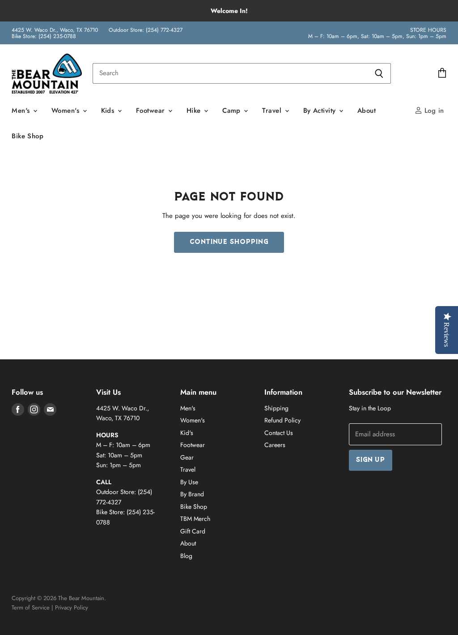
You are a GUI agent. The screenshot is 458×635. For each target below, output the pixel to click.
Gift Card (192, 531)
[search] (230, 73)
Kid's (186, 432)
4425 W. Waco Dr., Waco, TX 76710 (55, 30)
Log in (433, 110)
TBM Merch (195, 518)
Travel (273, 110)
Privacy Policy (71, 607)
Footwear (151, 110)
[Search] (379, 73)
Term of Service (31, 607)
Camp (232, 110)
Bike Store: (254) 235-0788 (44, 36)
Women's (66, 110)
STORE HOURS (428, 30)
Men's (22, 110)
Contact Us (278, 432)
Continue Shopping (229, 242)
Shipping (276, 408)
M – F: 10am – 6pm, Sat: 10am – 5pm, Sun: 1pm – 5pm (377, 36)
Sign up (370, 460)
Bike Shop (27, 136)
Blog (186, 555)
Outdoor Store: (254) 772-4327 (145, 30)
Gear (187, 457)
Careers (274, 444)
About (366, 110)
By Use (189, 481)
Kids (109, 110)
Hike (195, 110)
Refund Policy (282, 420)
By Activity (320, 110)
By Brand (192, 494)
